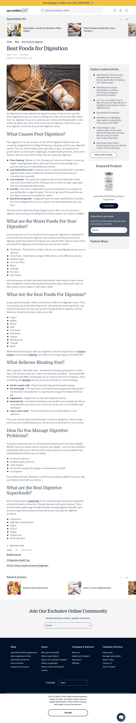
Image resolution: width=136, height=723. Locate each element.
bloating (26, 380)
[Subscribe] (124, 230)
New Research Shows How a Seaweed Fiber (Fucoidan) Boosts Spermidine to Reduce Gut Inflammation (111, 78)
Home (9, 41)
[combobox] (71, 10)
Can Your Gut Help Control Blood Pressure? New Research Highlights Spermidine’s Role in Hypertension (111, 104)
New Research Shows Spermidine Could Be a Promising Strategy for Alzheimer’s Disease (107, 91)
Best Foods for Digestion (32, 41)
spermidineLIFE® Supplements (24, 652)
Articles (44, 670)
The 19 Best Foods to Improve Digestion (29, 565)
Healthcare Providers (81, 656)
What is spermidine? (50, 656)
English (63, 682)
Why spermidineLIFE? (50, 652)
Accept (68, 713)
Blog (17, 41)
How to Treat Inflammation (97, 588)
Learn (44, 647)
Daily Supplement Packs (21, 656)
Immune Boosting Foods (35, 588)
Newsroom (76, 659)
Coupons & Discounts (20, 666)
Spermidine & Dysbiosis (108, 112)
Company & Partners (83, 647)
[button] (121, 717)
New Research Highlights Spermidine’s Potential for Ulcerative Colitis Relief (109, 120)
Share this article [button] (17, 545)
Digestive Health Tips (20, 560)
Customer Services (113, 647)
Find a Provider (17, 663)
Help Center (108, 652)
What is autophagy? (49, 663)
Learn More (109, 205)
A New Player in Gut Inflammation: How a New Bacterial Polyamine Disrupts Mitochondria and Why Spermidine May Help (110, 132)
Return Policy (108, 659)
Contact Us (107, 663)
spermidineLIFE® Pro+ (20, 659)
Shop (13, 647)
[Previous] (121, 19)
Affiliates (75, 663)
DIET (16, 550)
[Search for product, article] (43, 10)
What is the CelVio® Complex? (54, 659)
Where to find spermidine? (52, 666)
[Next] (126, 19)
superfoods (33, 500)
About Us (76, 652)
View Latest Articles (103, 154)
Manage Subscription (112, 656)
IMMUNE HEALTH (26, 550)
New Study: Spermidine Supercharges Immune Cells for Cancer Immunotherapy (112, 145)
